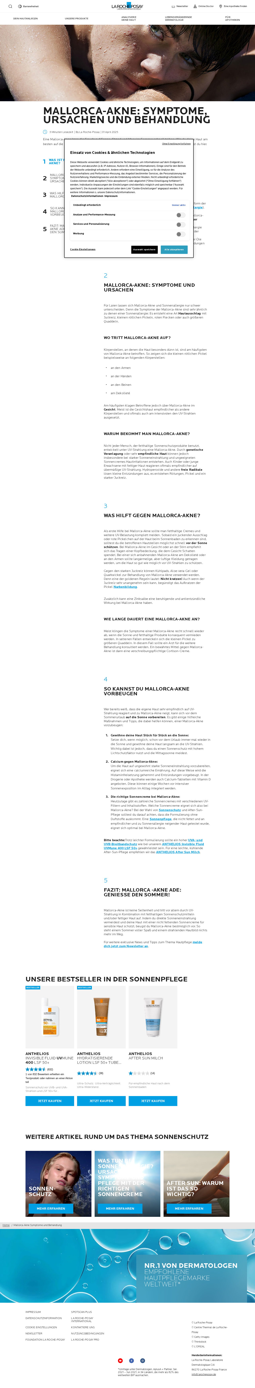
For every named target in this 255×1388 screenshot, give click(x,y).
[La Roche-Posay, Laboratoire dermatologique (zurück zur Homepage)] (127, 6)
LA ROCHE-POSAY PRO (85, 1339)
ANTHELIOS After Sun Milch (178, 852)
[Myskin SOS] (248, 1380)
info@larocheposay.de (204, 1374)
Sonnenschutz (170, 810)
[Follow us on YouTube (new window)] (120, 1360)
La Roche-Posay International (82, 1320)
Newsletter (34, 1333)
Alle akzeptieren (174, 249)
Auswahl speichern (144, 249)
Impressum (33, 1312)
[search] (10, 6)
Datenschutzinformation (44, 1318)
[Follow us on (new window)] (131, 1360)
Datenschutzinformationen (87, 196)
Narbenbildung (125, 587)
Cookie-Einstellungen (82, 249)
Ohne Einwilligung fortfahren (176, 143)
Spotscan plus (81, 1312)
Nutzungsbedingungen (87, 1333)
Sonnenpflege (161, 819)
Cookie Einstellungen (41, 1327)
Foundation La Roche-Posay (45, 1339)
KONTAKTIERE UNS (83, 1327)
